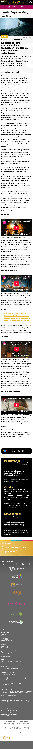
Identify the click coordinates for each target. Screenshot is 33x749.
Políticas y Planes (4, 638)
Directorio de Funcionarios (6, 652)
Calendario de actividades (6, 648)
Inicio (3, 10)
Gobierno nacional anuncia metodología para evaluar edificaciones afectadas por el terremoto (16, 532)
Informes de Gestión (5, 639)
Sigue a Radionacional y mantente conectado (17, 451)
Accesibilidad (3, 685)
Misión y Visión (4, 634)
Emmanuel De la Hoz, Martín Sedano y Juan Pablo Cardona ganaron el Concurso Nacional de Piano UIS (16, 506)
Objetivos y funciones (5, 635)
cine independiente (18, 547)
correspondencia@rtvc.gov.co (15, 693)
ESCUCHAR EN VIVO (18, 6)
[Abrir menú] (2, 2)
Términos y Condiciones (5, 655)
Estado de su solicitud (5, 653)
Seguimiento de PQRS (25, 701)
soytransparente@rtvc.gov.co (6, 715)
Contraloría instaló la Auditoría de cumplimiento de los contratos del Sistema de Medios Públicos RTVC (14, 524)
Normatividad (4, 636)
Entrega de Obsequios (5, 656)
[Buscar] (30, 2)
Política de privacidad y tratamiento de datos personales (12, 683)
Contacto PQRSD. (12, 695)
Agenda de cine (10, 552)
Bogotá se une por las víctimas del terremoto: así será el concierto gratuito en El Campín (16, 491)
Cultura (10, 10)
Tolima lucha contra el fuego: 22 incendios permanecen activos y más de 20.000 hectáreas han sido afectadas (16, 465)
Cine (16, 10)
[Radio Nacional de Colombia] (16, 2)
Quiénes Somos (5, 632)
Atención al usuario (5, 646)
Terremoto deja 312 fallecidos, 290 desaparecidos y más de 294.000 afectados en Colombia (14, 473)
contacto (9, 562)
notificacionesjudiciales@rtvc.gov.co (8, 712)
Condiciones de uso (5, 684)
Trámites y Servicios (5, 651)
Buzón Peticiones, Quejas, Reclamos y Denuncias (10, 650)
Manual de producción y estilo (7, 640)
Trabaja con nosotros (5, 647)
